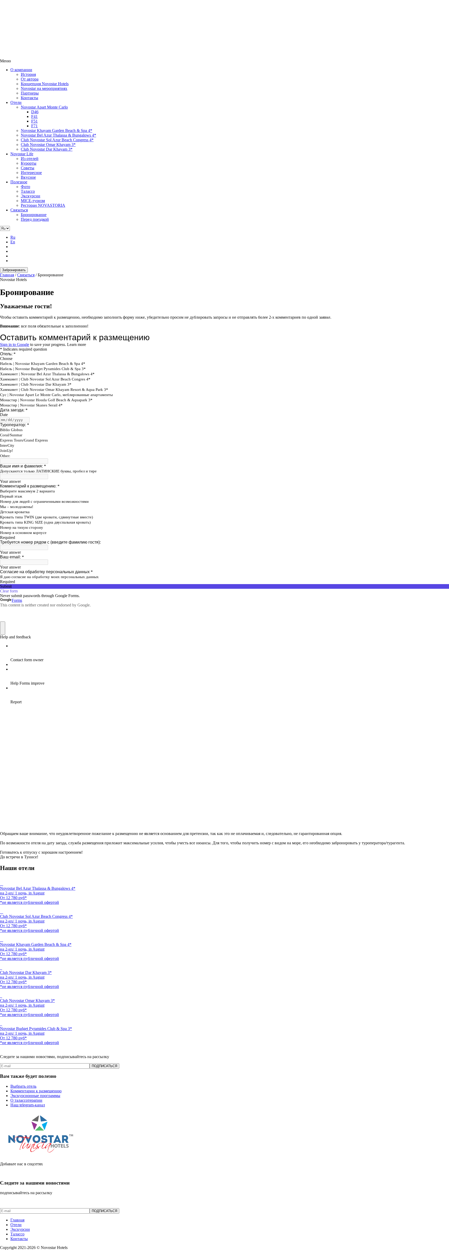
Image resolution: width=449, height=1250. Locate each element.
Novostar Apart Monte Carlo (44, 107)
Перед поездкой (35, 219)
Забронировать (14, 270)
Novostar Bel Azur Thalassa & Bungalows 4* (58, 135)
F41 (34, 116)
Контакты (29, 98)
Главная (17, 1220)
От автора (29, 79)
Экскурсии (30, 196)
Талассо (28, 191)
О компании (21, 70)
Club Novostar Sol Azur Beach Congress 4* (57, 140)
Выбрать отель (23, 1086)
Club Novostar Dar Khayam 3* (46, 149)
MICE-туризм (33, 200)
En (12, 242)
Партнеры (30, 93)
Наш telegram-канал (27, 1105)
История (28, 74)
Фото (25, 186)
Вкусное (28, 177)
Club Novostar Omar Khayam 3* (48, 144)
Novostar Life (21, 154)
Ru (12, 237)
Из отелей (29, 158)
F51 (34, 121)
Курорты (28, 163)
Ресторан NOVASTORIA (43, 205)
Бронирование (34, 214)
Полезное (18, 182)
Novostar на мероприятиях (44, 88)
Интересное (31, 172)
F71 (34, 126)
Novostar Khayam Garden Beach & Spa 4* (56, 130)
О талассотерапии (26, 1100)
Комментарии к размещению (36, 1091)
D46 (34, 112)
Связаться (19, 210)
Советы (27, 168)
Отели (16, 102)
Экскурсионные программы (35, 1095)
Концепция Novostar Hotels (45, 84)
